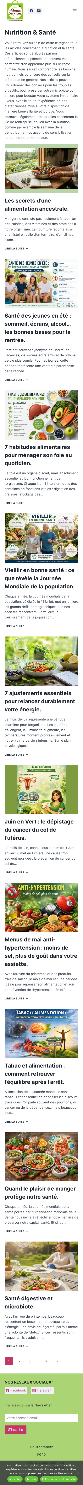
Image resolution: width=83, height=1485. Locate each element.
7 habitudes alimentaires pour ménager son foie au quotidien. (38, 455)
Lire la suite (16, 248)
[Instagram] (39, 11)
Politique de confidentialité (59, 1479)
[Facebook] (31, 11)
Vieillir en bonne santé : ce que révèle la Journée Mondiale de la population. (40, 578)
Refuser (31, 1479)
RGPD (41, 1454)
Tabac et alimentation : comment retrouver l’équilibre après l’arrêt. (35, 1073)
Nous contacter (41, 1447)
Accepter (15, 1479)
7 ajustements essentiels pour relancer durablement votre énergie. (40, 701)
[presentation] (41, 168)
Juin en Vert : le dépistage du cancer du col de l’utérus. (39, 829)
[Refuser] (78, 1473)
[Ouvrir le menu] (74, 11)
